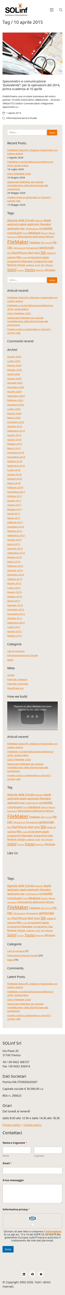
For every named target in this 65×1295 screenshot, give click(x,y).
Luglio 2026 (13, 361)
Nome (6, 1155)
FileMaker (18, 242)
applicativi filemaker (39, 224)
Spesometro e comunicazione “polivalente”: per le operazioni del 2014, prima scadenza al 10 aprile (31, 85)
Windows (50, 270)
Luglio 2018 (13, 470)
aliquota (39, 220)
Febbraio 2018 (15, 487)
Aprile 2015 (13, 544)
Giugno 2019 (14, 439)
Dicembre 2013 (15, 574)
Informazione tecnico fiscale (21, 118)
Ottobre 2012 (14, 618)
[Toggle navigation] (51, 10)
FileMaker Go (36, 242)
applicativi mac (16, 228)
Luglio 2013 (13, 587)
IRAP (30, 253)
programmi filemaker (20, 261)
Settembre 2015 (16, 535)
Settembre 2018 (16, 465)
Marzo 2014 (14, 561)
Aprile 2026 (13, 374)
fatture (50, 236)
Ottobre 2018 (14, 461)
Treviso (30, 269)
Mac (19, 257)
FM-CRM (48, 243)
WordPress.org (15, 688)
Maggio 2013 (14, 596)
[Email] (41, 1274)
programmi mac (43, 261)
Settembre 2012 (16, 622)
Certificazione (32, 228)
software (49, 265)
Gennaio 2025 (15, 382)
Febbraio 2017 (15, 522)
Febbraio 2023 (15, 400)
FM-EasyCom (19, 248)
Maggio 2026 (14, 369)
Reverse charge (16, 265)
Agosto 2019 (14, 435)
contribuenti (14, 233)
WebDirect (40, 270)
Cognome (39, 1155)
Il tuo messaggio (13, 1180)
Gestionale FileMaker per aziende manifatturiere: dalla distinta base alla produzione (27, 185)
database (34, 233)
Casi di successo (16, 651)
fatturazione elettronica (31, 236)
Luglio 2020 (13, 408)
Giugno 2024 (14, 391)
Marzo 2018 (14, 483)
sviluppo (20, 270)
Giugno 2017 (14, 504)
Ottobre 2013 (14, 579)
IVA (43, 252)
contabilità (45, 228)
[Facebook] (32, 1274)
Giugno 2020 (14, 413)
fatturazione (12, 237)
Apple (47, 220)
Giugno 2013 (14, 592)
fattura (52, 233)
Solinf (12, 269)
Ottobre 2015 (14, 531)
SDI (42, 265)
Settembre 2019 (16, 430)
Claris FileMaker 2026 (19, 173)
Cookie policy (32, 1125)
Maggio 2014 (14, 557)
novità (24, 258)
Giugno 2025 (14, 378)
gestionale (46, 248)
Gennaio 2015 (15, 548)
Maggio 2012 (14, 635)
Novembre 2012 (16, 613)
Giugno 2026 (14, 365)
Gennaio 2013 (15, 605)
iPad (14, 253)
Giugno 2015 (14, 539)
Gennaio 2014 (15, 570)
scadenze (30, 265)
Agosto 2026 (14, 356)
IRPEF (37, 252)
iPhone (22, 253)
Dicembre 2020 (15, 404)
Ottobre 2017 (14, 496)
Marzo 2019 (14, 448)
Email (7, 1163)
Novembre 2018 (16, 457)
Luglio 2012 (13, 626)
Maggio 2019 (14, 443)
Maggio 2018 (14, 478)
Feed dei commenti (17, 683)
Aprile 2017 (13, 513)
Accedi (10, 675)
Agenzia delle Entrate (21, 220)
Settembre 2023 (16, 395)
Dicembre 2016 (15, 526)
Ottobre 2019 (14, 426)
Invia (8, 1249)
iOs (9, 252)
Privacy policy (12, 1125)
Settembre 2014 (16, 552)
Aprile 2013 (13, 600)
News (10, 659)
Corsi (25, 233)
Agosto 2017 (14, 500)
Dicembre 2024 (15, 387)
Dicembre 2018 (15, 452)
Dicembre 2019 (15, 422)
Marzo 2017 (14, 518)
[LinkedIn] (24, 1274)
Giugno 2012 (14, 631)
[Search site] (60, 10)
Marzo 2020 (14, 417)
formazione (32, 247)
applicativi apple (17, 224)
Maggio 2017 (14, 509)
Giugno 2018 (14, 474)
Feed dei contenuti (17, 679)
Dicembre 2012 (15, 609)
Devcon (44, 233)
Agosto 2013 (14, 583)
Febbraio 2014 (15, 565)
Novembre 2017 (16, 491)
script (37, 265)
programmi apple (38, 257)
